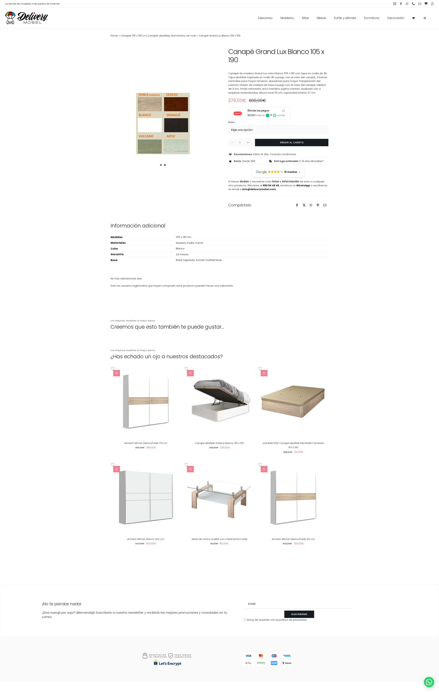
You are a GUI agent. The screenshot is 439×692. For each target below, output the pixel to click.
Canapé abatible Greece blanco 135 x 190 (219, 443)
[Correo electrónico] (324, 205)
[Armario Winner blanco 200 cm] (146, 497)
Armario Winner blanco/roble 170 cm (145, 443)
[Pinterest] (317, 205)
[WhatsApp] (311, 205)
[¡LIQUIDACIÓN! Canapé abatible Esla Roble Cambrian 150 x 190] (293, 401)
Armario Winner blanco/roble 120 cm (293, 539)
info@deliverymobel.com (259, 189)
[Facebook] (297, 205)
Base (231, 122)
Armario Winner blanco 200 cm (145, 539)
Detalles (157, 402)
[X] (304, 205)
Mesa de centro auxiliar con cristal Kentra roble (219, 539)
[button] (425, 18)
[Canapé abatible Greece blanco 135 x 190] (219, 401)
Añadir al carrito (292, 142)
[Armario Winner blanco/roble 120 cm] (293, 497)
